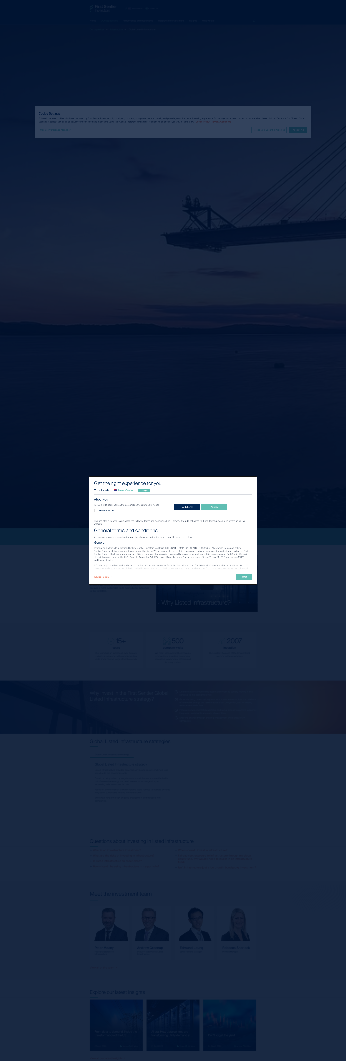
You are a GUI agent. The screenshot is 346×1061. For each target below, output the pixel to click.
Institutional (187, 507)
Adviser (214, 507)
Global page (102, 576)
